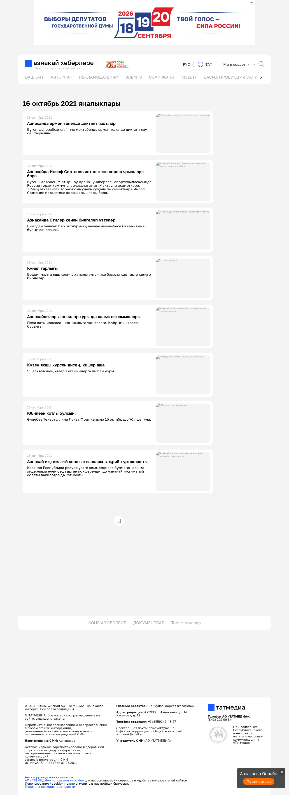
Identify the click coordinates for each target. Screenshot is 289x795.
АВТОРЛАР (61, 77)
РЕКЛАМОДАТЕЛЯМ (99, 77)
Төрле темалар (186, 622)
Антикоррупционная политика (49, 777)
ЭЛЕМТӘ (133, 77)
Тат (208, 64)
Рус (186, 64)
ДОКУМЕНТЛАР (148, 622)
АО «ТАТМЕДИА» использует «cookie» (54, 780)
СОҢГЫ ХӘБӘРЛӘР (107, 622)
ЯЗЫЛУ (189, 77)
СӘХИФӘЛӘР (162, 77)
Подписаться (259, 781)
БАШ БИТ (34, 77)
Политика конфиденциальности (50, 786)
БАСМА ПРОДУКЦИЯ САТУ (230, 77)
